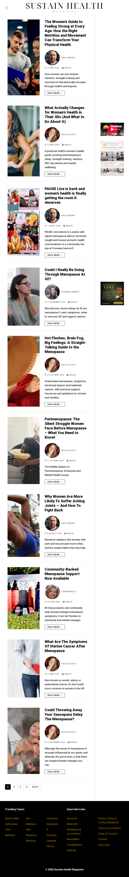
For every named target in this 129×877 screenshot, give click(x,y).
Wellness (31, 824)
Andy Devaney (68, 57)
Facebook (52, 818)
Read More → (55, 93)
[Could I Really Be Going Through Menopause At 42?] (24, 297)
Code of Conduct (108, 833)
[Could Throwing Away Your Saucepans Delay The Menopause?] (24, 741)
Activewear (11, 824)
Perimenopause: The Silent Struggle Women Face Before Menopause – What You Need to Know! (65, 428)
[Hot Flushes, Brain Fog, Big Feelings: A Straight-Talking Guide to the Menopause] (24, 371)
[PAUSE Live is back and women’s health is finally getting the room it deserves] (24, 222)
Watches (31, 840)
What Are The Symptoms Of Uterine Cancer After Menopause (66, 646)
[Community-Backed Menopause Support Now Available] (24, 598)
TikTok (50, 846)
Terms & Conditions (109, 828)
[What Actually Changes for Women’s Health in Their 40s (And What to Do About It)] (24, 141)
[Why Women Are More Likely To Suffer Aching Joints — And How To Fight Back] (24, 525)
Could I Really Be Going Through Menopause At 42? (65, 274)
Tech (8, 829)
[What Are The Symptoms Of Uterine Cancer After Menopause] (24, 668)
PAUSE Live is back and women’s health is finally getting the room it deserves (65, 196)
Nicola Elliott (68, 134)
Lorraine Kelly (68, 591)
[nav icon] (6, 7)
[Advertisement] (112, 70)
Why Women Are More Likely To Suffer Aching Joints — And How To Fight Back (65, 503)
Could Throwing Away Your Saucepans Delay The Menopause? (63, 714)
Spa (28, 818)
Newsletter (73, 839)
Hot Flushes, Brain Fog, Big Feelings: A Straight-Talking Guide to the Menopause (66, 345)
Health (67, 68)
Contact (102, 839)
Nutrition (10, 835)
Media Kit (72, 824)
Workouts (31, 835)
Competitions (74, 844)
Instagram (52, 824)
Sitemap (71, 850)
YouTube (51, 835)
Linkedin (51, 840)
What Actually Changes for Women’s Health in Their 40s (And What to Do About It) (64, 115)
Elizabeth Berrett (70, 292)
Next (35, 786)
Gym (28, 829)
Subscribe (104, 844)
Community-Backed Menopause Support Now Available (62, 574)
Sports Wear (12, 818)
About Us (72, 818)
